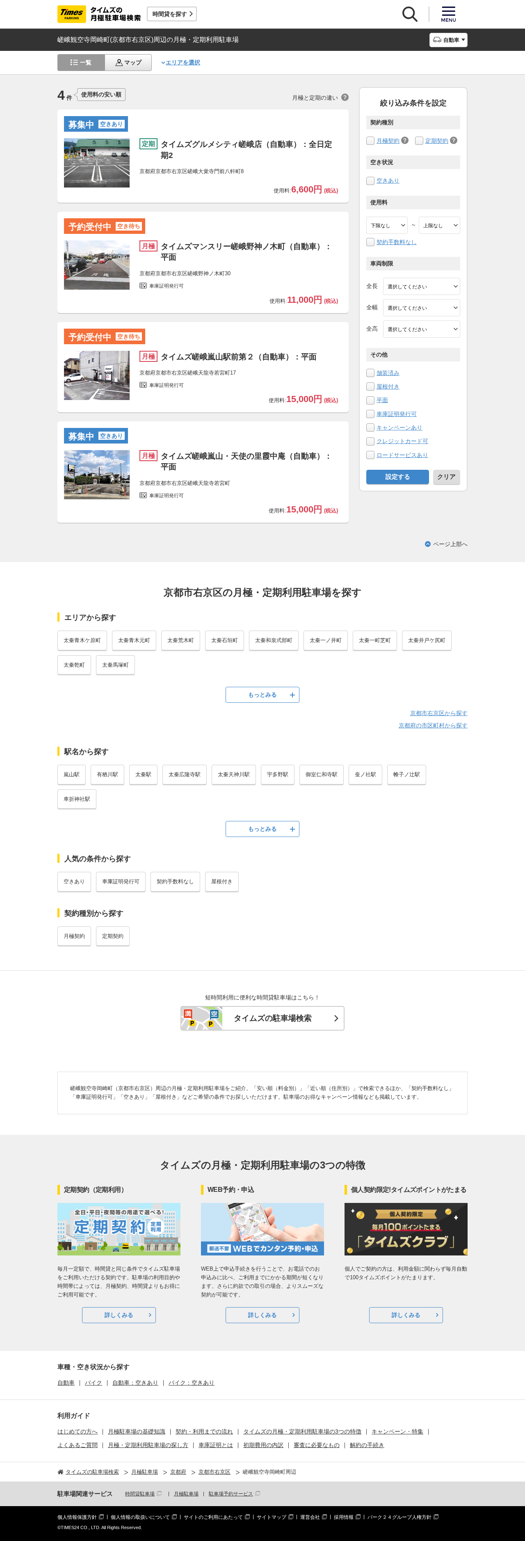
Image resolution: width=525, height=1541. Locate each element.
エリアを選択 (183, 62)
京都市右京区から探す (439, 713)
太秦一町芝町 (375, 640)
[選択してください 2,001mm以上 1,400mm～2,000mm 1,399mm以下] (421, 307)
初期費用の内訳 (263, 1445)
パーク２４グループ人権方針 (399, 1517)
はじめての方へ (77, 1431)
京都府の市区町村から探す (433, 725)
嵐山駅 (72, 774)
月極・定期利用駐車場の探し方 (148, 1445)
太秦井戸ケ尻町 (426, 640)
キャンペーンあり (399, 427)
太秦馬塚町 (115, 665)
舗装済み (388, 373)
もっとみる (262, 694)
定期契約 (436, 140)
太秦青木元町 (134, 640)
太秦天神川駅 (234, 774)
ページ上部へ (450, 544)
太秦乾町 (74, 665)
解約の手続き (367, 1445)
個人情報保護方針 (77, 1517)
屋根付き (388, 386)
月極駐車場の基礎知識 (136, 1431)
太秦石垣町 (224, 640)
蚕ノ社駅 (365, 774)
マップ (133, 62)
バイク (93, 1382)
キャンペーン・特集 (397, 1431)
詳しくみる (119, 1315)
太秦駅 (143, 774)
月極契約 (388, 140)
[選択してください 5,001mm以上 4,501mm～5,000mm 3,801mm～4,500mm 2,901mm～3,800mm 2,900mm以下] (421, 286)
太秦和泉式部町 (273, 640)
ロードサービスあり (402, 455)
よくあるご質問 (77, 1445)
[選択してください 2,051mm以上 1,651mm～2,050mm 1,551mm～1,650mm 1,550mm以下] (421, 329)
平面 (382, 400)
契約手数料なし (397, 242)
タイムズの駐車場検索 (273, 1018)
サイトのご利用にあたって (213, 1517)
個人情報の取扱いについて (140, 1517)
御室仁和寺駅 (322, 774)
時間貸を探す (170, 14)
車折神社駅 (77, 799)
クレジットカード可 (402, 441)
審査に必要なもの (317, 1445)
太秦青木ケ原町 (82, 640)
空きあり (388, 180)
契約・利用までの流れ (204, 1431)
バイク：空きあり (192, 1382)
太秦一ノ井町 (326, 640)
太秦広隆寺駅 (185, 774)
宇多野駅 (277, 774)
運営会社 (310, 1517)
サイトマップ (271, 1517)
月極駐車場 (186, 1494)
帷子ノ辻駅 (406, 774)
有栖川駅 (107, 774)
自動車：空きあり (135, 1382)
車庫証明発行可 (397, 414)
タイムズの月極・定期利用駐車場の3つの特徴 (302, 1431)
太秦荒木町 (180, 640)
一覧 (85, 62)
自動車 (66, 1382)
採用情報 (344, 1517)
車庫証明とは (216, 1445)
